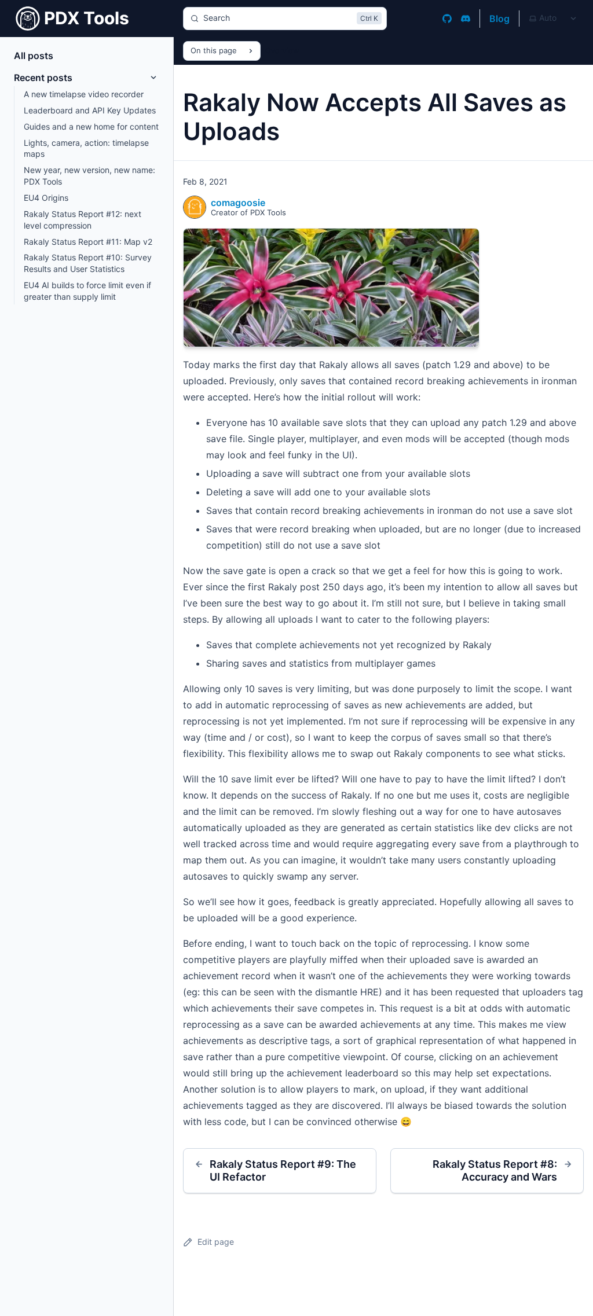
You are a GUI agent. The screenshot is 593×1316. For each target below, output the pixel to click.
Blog (499, 18)
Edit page (215, 1242)
